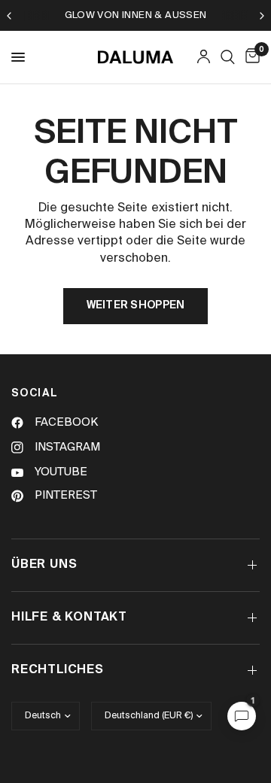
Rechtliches (57, 670)
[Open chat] (241, 716)
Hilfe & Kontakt (69, 618)
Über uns (44, 565)
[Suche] (227, 57)
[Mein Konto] (203, 57)
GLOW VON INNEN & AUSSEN (136, 15)
